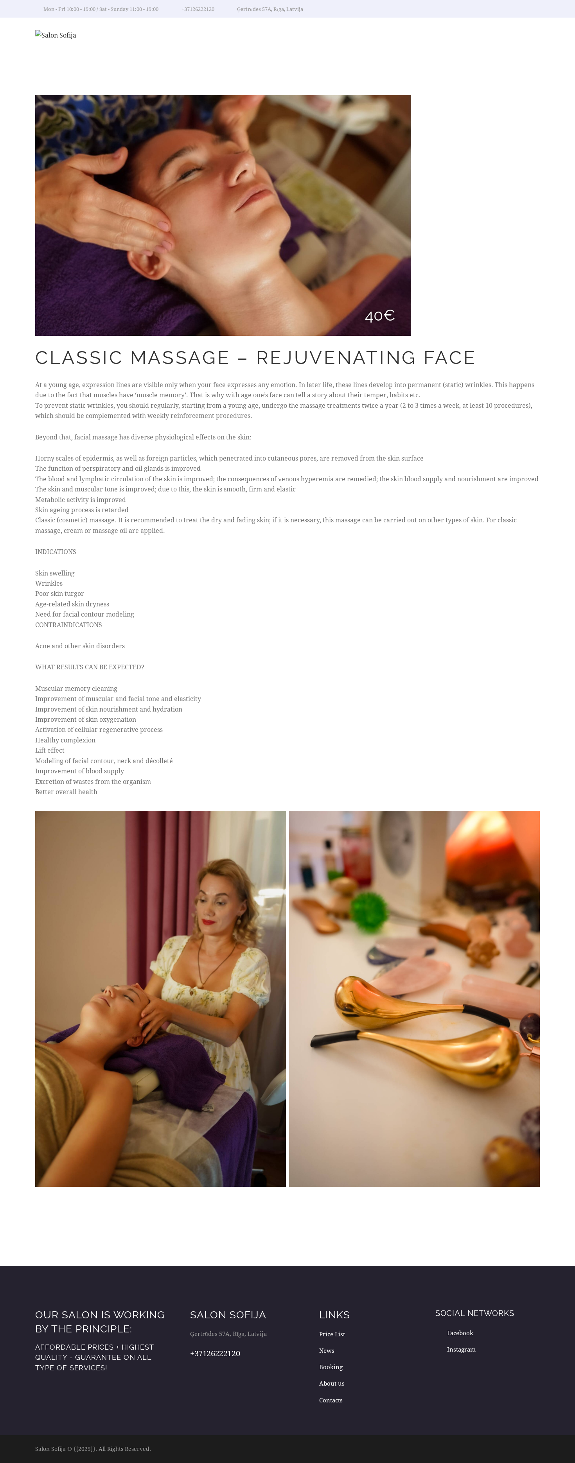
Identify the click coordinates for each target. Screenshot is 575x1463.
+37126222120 (215, 1353)
